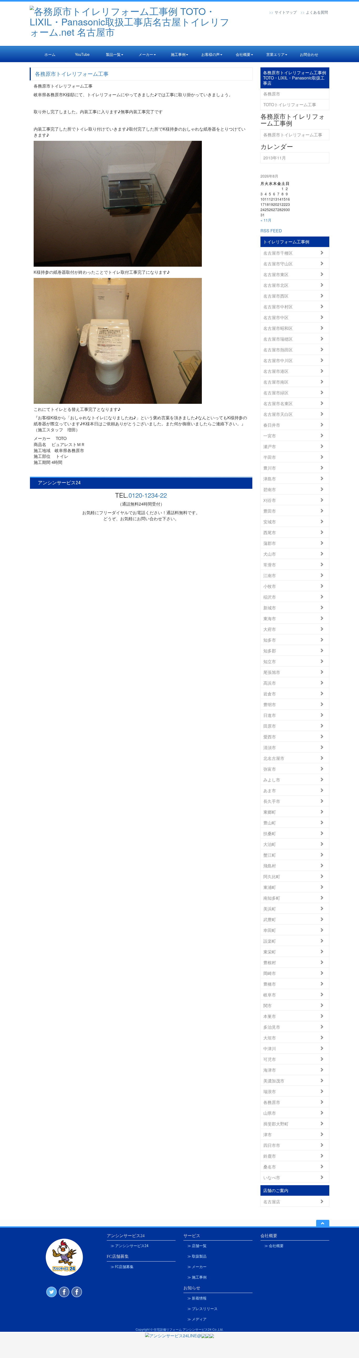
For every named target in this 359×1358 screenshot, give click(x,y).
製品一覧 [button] (113, 54)
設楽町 (269, 940)
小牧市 (269, 585)
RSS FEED (271, 231)
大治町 (269, 843)
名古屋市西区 (276, 295)
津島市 (269, 478)
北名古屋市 (273, 757)
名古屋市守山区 (278, 263)
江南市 (269, 575)
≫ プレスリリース (202, 1309)
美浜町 (269, 908)
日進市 (269, 714)
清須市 (269, 747)
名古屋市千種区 (278, 252)
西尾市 (269, 532)
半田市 (269, 456)
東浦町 (269, 886)
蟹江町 (269, 854)
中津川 (269, 1048)
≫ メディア (197, 1319)
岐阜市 (269, 994)
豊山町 (269, 822)
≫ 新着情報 (197, 1298)
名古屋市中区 (276, 317)
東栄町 (269, 951)
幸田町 (269, 929)
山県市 (269, 1112)
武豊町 (269, 919)
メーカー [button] (146, 54)
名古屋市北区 (276, 284)
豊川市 (269, 467)
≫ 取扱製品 (197, 1256)
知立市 (269, 661)
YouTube (82, 54)
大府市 (269, 628)
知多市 (269, 639)
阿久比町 (271, 876)
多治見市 (271, 1026)
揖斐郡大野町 (276, 1123)
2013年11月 (274, 158)
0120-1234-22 (148, 495)
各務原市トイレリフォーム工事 (72, 74)
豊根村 (269, 962)
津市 (267, 1134)
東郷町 (269, 811)
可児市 (269, 1058)
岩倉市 (269, 693)
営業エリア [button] (275, 54)
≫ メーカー (197, 1267)
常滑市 (269, 564)
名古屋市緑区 (276, 392)
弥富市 (269, 768)
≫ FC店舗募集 (122, 1267)
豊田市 (269, 510)
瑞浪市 (269, 1091)
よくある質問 (317, 12)
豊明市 (269, 704)
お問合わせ (309, 54)
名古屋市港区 (276, 370)
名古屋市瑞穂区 (278, 338)
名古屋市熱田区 (278, 349)
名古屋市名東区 (278, 403)
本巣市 (269, 1015)
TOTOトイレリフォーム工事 (289, 104)
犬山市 (269, 553)
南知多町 (271, 897)
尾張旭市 (271, 671)
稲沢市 (269, 596)
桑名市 (269, 1166)
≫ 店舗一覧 (197, 1246)
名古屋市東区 (276, 274)
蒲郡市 (269, 542)
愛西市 (269, 736)
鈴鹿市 (269, 1155)
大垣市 (269, 1037)
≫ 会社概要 (274, 1246)
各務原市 (271, 94)
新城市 (269, 607)
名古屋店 (271, 1201)
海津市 (269, 1069)
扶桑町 (269, 833)
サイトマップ (286, 12)
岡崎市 (269, 972)
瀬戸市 (269, 446)
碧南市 (269, 489)
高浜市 (269, 682)
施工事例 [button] (178, 54)
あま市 (269, 790)
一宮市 (269, 435)
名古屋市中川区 (278, 360)
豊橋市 (269, 983)
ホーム (49, 54)
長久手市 (271, 800)
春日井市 (271, 424)
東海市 (269, 618)
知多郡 (269, 650)
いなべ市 (271, 1177)
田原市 (269, 725)
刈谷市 (269, 499)
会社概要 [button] (243, 54)
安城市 (269, 521)
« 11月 (265, 220)
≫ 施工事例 (197, 1277)
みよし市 (271, 779)
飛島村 (269, 865)
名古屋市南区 (276, 381)
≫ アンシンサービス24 (129, 1246)
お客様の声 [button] (210, 54)
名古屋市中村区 (278, 306)
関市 (267, 1005)
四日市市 (271, 1144)
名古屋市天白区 (278, 413)
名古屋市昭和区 (278, 327)
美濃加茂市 (273, 1080)
